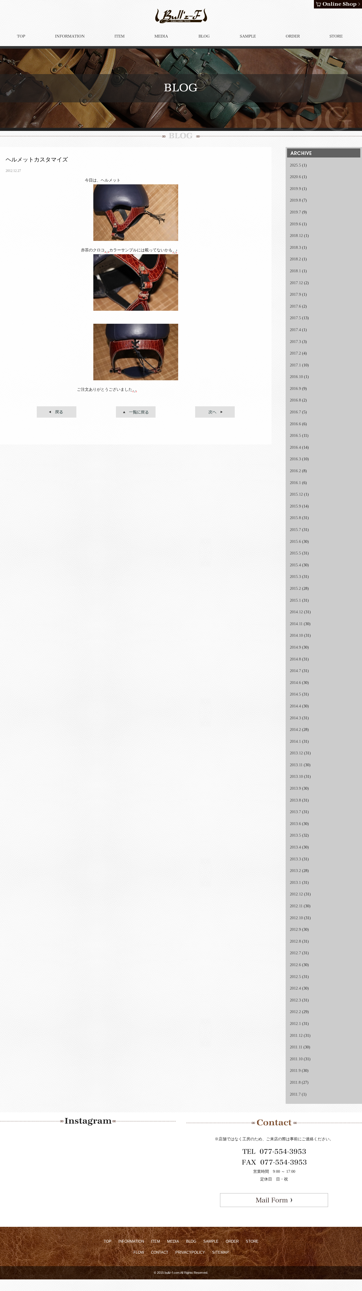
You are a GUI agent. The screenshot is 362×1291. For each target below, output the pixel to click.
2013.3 (295, 859)
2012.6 (295, 965)
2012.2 (295, 1012)
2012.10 (296, 918)
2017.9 (295, 294)
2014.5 (295, 694)
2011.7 (295, 1094)
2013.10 (296, 776)
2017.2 (295, 353)
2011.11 (296, 1047)
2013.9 (295, 788)
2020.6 (295, 177)
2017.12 (296, 283)
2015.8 (295, 518)
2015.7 (295, 530)
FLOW (138, 1252)
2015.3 (295, 577)
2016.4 (295, 447)
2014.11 (296, 624)
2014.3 (295, 718)
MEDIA (173, 1241)
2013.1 (295, 882)
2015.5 (295, 553)
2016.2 (295, 471)
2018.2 (295, 259)
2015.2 (295, 588)
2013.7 (295, 812)
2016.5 (295, 435)
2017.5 (295, 318)
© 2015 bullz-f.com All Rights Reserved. (181, 1272)
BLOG (191, 1241)
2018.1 (295, 271)
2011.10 (296, 1059)
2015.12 (296, 494)
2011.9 (295, 1070)
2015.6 (295, 541)
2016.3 (295, 459)
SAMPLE (211, 1241)
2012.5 (295, 977)
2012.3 (295, 1000)
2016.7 (295, 412)
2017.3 (295, 342)
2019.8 (295, 200)
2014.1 (295, 741)
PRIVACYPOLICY (190, 1252)
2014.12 (296, 612)
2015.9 (295, 506)
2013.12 (296, 753)
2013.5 (295, 835)
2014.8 (295, 659)
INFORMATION (131, 1241)
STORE (252, 1241)
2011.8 (295, 1082)
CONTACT (159, 1252)
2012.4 (295, 988)
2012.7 (295, 953)
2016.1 (295, 483)
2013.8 (295, 800)
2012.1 (295, 1024)
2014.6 (295, 683)
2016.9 (295, 389)
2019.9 (295, 189)
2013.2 (295, 871)
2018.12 (296, 236)
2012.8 (295, 941)
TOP (107, 1241)
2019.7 (295, 212)
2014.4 (295, 706)
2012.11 (296, 906)
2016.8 (295, 400)
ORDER (232, 1241)
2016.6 (295, 424)
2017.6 (295, 306)
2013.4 (295, 847)
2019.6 (295, 224)
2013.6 (295, 824)
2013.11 (296, 765)
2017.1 (295, 365)
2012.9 (295, 929)
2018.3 (295, 247)
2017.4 (295, 330)
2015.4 (295, 565)
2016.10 (296, 377)
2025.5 (295, 165)
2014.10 (296, 635)
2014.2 (295, 729)
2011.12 (296, 1035)
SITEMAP (220, 1252)
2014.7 (295, 671)
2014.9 (295, 647)
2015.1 (295, 600)
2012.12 (296, 894)
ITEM (155, 1241)
